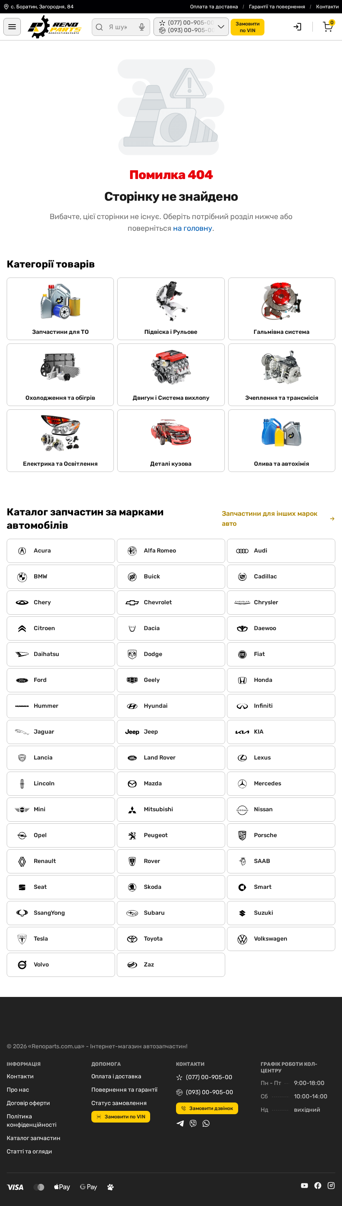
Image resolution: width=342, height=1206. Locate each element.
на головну (192, 228)
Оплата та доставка (214, 7)
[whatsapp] (206, 1123)
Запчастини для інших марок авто (269, 518)
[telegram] (180, 1123)
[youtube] (304, 1185)
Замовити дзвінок (211, 1108)
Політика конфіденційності (31, 1120)
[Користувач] (297, 26)
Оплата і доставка (116, 1076)
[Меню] (12, 26)
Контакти (327, 7)
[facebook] (318, 1185)
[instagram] (331, 1185)
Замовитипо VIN (247, 27)
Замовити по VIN (125, 1117)
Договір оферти (28, 1103)
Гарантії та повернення (277, 7)
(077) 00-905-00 (209, 1077)
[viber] (193, 1123)
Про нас (18, 1089)
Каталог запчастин (33, 1138)
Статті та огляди (29, 1151)
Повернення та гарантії (124, 1089)
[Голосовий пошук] (141, 27)
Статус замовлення (119, 1103)
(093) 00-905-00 (209, 1092)
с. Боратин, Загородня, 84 (42, 7)
